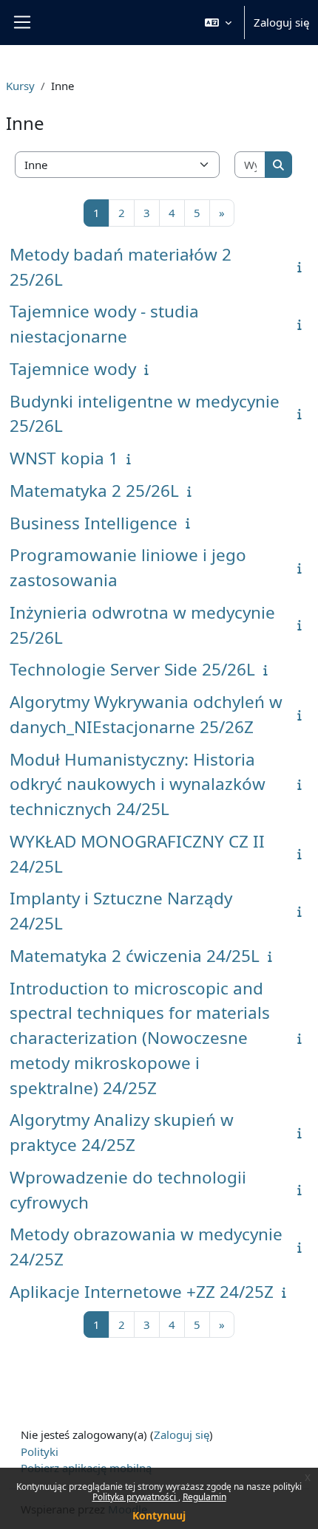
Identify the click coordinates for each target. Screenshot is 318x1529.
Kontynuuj (159, 1515)
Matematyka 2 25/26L (94, 490)
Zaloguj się (281, 22)
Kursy (20, 85)
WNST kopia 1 (64, 458)
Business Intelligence (93, 523)
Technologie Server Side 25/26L (132, 669)
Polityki (39, 1451)
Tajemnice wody (73, 368)
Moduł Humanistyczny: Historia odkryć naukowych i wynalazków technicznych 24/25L (137, 784)
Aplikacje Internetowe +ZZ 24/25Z (142, 1291)
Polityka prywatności (135, 1497)
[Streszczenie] (302, 266)
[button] (218, 22)
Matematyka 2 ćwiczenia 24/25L (135, 955)
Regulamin (204, 1497)
